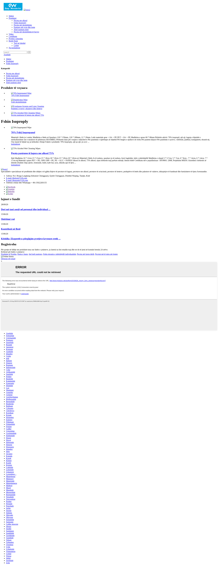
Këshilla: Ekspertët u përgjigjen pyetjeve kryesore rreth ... (31, 238)
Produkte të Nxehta (8, 254)
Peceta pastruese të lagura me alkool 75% (27, 115)
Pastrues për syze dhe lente (24, 27)
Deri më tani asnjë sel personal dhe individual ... (25, 209)
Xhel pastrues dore (21, 30)
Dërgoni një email (8, 259)
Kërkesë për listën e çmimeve (12, 252)
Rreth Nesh (13, 41)
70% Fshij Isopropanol (20, 95)
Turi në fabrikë (19, 43)
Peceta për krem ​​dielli (85, 254)
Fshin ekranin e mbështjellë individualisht (59, 254)
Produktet (12, 18)
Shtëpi (11, 16)
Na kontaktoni (14, 48)
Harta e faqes (22, 254)
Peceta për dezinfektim (23, 25)
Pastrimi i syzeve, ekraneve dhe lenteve (26, 108)
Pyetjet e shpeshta (16, 39)
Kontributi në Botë (10, 229)
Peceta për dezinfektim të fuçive (26, 32)
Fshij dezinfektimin (18, 102)
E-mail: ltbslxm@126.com (16, 178)
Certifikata (13, 36)
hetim (13, 144)
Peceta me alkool (20, 20)
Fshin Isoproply (20, 23)
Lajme (16, 45)
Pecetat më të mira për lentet (106, 254)
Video (11, 34)
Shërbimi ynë (8, 219)
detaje (18, 144)
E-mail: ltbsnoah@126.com (17, 180)
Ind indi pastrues (35, 254)
